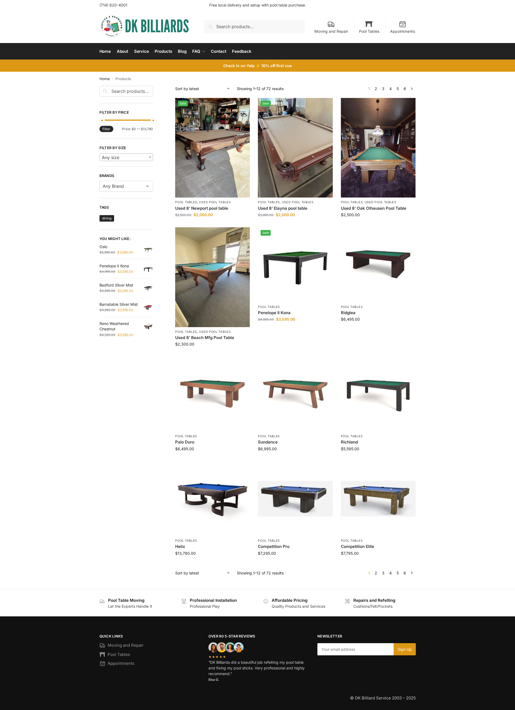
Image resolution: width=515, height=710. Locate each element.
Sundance (268, 442)
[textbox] (126, 157)
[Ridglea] (378, 264)
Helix (180, 546)
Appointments (402, 31)
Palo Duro (184, 442)
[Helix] (212, 498)
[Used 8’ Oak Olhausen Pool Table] (378, 148)
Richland (349, 442)
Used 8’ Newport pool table (201, 208)
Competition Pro (274, 546)
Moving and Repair (331, 31)
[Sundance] (295, 394)
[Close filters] (154, 89)
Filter (106, 129)
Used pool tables (215, 202)
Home (104, 79)
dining (106, 218)
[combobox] (126, 157)
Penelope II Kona (274, 312)
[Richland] (378, 394)
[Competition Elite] (378, 498)
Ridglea (348, 312)
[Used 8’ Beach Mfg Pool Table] (212, 277)
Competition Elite (357, 546)
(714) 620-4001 (113, 5)
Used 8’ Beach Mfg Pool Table (204, 337)
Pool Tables (369, 31)
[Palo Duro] (212, 394)
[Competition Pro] (295, 498)
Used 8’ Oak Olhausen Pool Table (373, 208)
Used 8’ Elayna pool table (282, 208)
